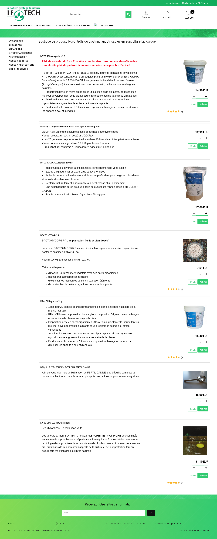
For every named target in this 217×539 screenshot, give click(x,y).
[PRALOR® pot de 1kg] (194, 330)
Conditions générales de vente (127, 523)
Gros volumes (43, 25)
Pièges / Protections (21, 65)
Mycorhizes (15, 41)
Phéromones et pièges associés (18, 59)
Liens (62, 523)
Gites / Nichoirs (18, 69)
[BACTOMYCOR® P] (194, 262)
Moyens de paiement (170, 523)
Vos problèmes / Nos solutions (72, 25)
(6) (182, 289)
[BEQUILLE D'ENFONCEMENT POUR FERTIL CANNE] (194, 389)
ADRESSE (12, 524)
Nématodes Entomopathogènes (20, 51)
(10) (182, 112)
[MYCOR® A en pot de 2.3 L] (194, 85)
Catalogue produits (20, 25)
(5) (182, 357)
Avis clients (107, 25)
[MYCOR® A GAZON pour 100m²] (194, 202)
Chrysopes (15, 45)
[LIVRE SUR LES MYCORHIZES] (194, 456)
